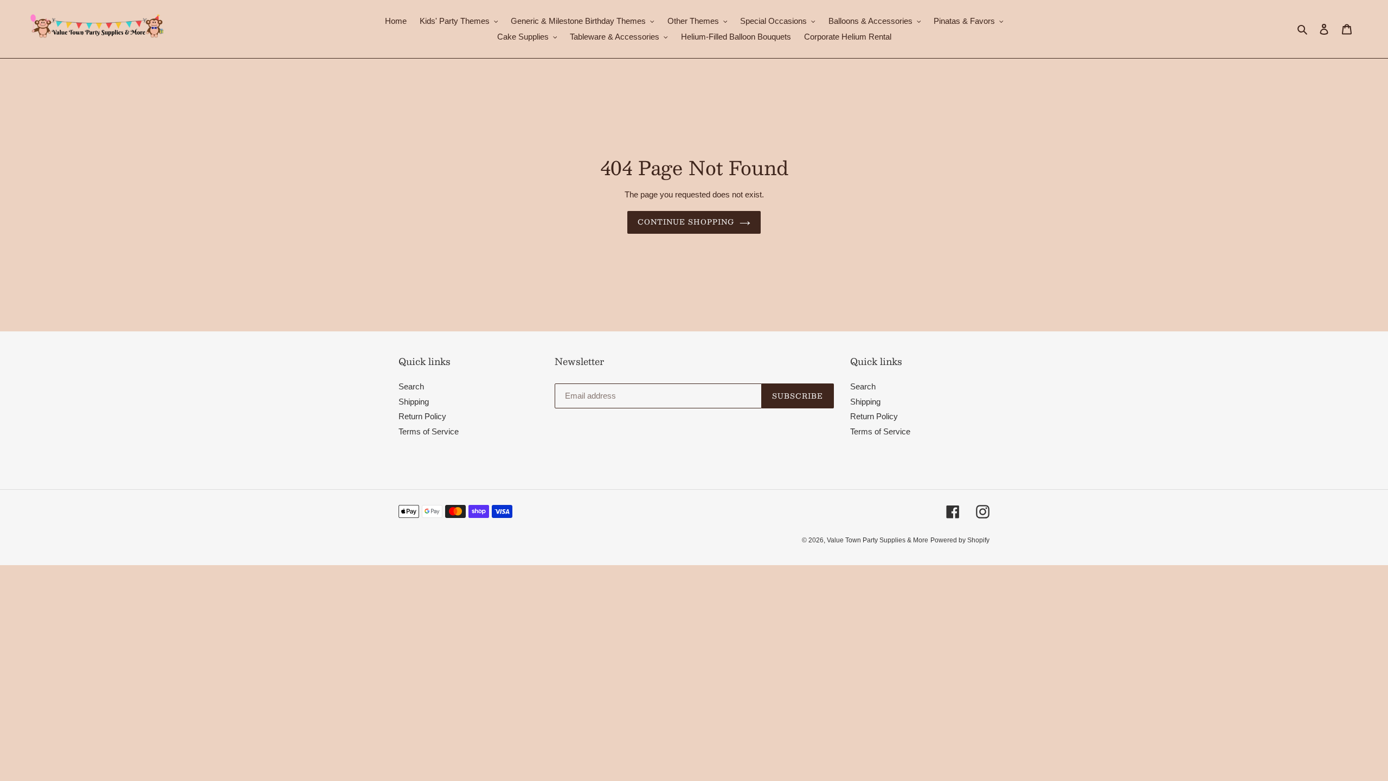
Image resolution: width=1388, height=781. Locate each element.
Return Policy (422, 416)
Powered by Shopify (959, 540)
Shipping (414, 401)
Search (411, 386)
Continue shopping (686, 222)
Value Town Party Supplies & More (877, 540)
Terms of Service (429, 431)
